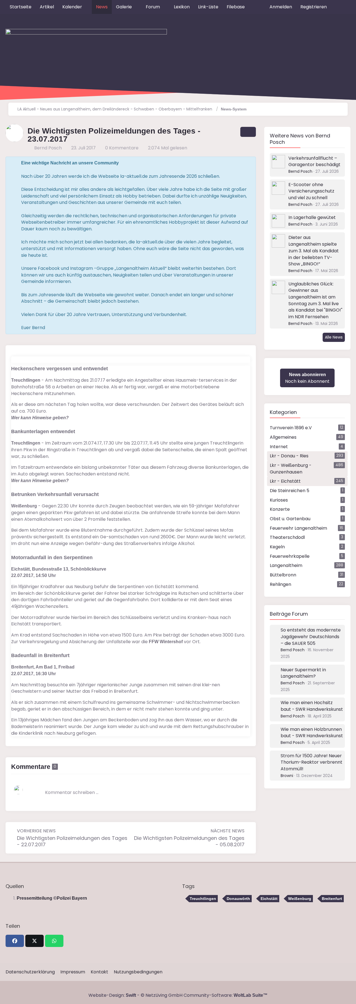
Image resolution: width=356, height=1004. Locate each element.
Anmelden (281, 7)
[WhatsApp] (54, 941)
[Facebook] (15, 941)
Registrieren (313, 7)
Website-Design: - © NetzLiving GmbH (135, 995)
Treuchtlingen (203, 898)
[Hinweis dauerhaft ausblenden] (247, 163)
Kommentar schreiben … (71, 792)
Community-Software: (226, 995)
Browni (287, 775)
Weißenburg (299, 898)
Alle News (334, 337)
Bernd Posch (300, 171)
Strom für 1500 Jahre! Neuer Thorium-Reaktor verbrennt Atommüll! (311, 762)
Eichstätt (269, 898)
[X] (34, 941)
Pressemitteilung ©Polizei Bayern (52, 898)
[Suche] (340, 7)
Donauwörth (238, 898)
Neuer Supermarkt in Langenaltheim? (303, 673)
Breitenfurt (332, 898)
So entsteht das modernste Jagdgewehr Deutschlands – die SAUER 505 (311, 636)
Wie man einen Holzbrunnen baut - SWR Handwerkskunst (312, 732)
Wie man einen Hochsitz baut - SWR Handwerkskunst (312, 705)
